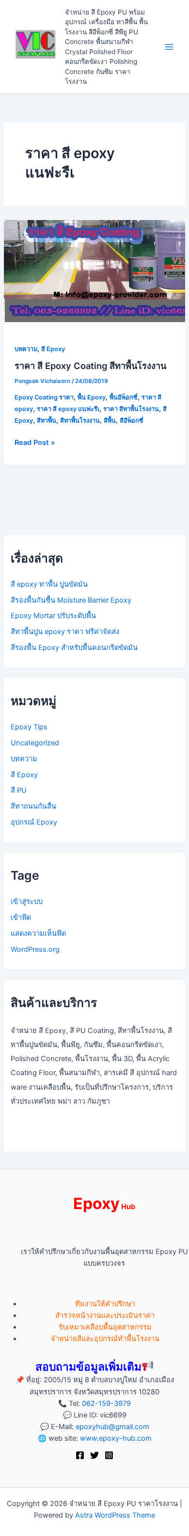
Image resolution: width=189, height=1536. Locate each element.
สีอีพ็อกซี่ (131, 420)
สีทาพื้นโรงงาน (80, 420)
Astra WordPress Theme (115, 1515)
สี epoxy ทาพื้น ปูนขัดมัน (49, 584)
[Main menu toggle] (169, 47)
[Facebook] (80, 1455)
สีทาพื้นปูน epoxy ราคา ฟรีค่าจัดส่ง (65, 631)
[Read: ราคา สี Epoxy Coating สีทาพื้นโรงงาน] (94, 270)
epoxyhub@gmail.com (112, 1426)
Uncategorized (35, 742)
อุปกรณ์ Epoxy (34, 822)
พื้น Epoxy (92, 397)
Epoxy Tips (29, 727)
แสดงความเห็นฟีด (38, 933)
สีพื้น (110, 420)
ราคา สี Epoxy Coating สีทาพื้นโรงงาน (90, 365)
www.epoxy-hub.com (116, 1438)
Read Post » (35, 442)
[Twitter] (94, 1455)
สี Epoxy (53, 349)
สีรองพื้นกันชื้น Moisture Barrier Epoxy (71, 600)
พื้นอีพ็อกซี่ (124, 397)
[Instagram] (109, 1455)
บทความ (26, 349)
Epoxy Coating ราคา (44, 397)
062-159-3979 (106, 1403)
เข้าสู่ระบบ (27, 901)
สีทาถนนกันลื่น (33, 806)
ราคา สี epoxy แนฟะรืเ (68, 409)
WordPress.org (35, 949)
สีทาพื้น (46, 420)
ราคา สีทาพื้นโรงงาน (131, 409)
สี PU (19, 790)
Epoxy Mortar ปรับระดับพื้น (53, 615)
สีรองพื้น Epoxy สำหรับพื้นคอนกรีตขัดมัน (74, 647)
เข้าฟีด (21, 917)
